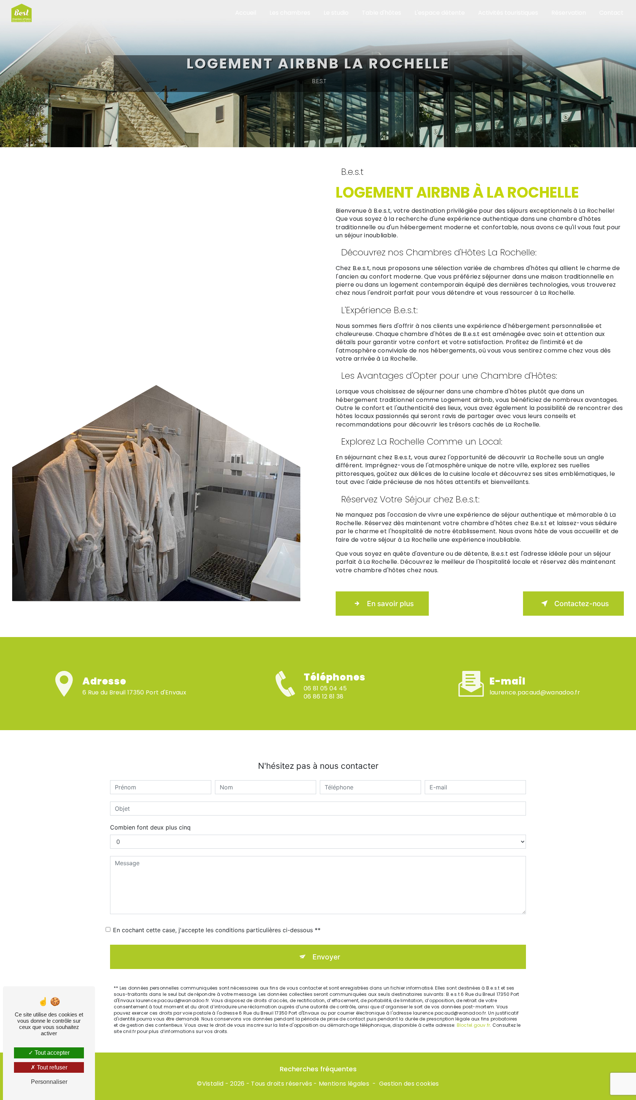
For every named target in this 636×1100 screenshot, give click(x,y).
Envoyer (326, 956)
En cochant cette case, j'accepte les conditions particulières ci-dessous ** (217, 930)
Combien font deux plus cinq (150, 827)
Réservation (568, 12)
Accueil (245, 12)
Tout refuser (51, 1067)
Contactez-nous (581, 603)
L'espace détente (439, 12)
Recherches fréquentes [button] (318, 1069)
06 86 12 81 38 (323, 696)
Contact (611, 12)
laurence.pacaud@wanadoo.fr (535, 692)
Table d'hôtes (381, 12)
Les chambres (289, 12)
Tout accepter (51, 1053)
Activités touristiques (508, 12)
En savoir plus (390, 603)
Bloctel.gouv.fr (473, 1025)
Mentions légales (344, 1084)
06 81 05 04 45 (325, 688)
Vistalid (213, 1084)
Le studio (336, 12)
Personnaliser (49, 1082)
